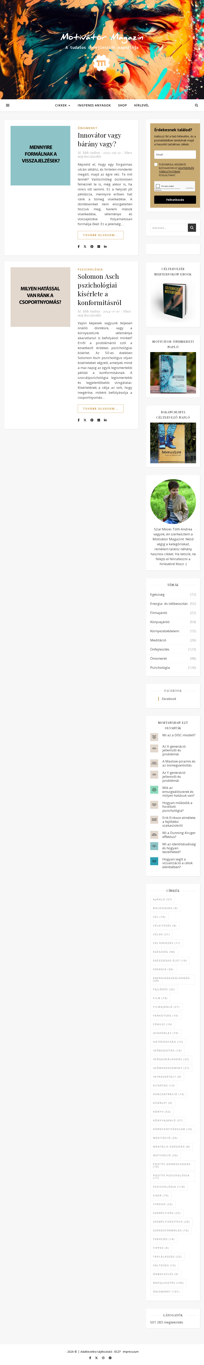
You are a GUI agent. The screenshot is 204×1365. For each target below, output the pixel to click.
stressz (163, 1204)
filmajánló (166, 1007)
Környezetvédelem (164, 631)
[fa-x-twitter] (97, 1358)
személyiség (167, 1213)
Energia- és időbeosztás (169, 603)
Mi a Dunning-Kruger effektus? (179, 834)
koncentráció (168, 1094)
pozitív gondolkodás (172, 1165)
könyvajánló (168, 1120)
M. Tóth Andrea (89, 153)
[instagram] (103, 1358)
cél (159, 917)
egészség (164, 952)
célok (161, 934)
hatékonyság (168, 1042)
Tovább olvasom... (100, 235)
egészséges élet (170, 960)
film (160, 998)
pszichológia (169, 1186)
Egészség (157, 594)
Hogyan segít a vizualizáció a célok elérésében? (177, 863)
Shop (122, 105)
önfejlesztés (168, 1283)
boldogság (165, 908)
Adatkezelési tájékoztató (96, 1351)
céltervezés (166, 943)
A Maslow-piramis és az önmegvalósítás (178, 763)
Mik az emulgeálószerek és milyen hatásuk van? (178, 791)
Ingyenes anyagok (94, 105)
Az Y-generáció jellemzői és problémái (173, 776)
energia (163, 969)
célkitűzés (165, 925)
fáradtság (165, 1015)
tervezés (164, 1239)
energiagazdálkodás (171, 979)
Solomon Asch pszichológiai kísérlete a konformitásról (99, 289)
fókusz (162, 1024)
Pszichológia (90, 269)
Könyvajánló (160, 622)
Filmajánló (158, 612)
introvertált (167, 1076)
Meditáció (158, 640)
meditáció (165, 1138)
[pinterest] (110, 1358)
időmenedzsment (171, 1068)
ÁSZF (117, 1351)
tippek (161, 1248)
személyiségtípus (171, 1221)
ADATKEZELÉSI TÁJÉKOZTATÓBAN (176, 169)
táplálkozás (167, 1256)
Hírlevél (141, 105)
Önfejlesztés (159, 649)
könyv (162, 1111)
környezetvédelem (172, 1129)
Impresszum (131, 1351)
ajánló (162, 899)
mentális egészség (171, 1146)
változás (164, 1265)
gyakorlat (165, 1033)
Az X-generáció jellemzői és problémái (174, 750)
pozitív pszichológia (171, 1177)
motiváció (165, 1155)
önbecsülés (165, 1274)
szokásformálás (171, 1230)
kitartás (164, 1085)
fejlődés (164, 989)
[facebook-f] (90, 1358)
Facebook (173, 691)
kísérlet (162, 1103)
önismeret (166, 1291)
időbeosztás (167, 1050)
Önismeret (88, 128)
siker (161, 1195)
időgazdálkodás (171, 1059)
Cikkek (61, 105)
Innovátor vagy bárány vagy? (99, 139)
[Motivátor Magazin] (102, 48)
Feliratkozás (175, 200)
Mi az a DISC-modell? (178, 735)
